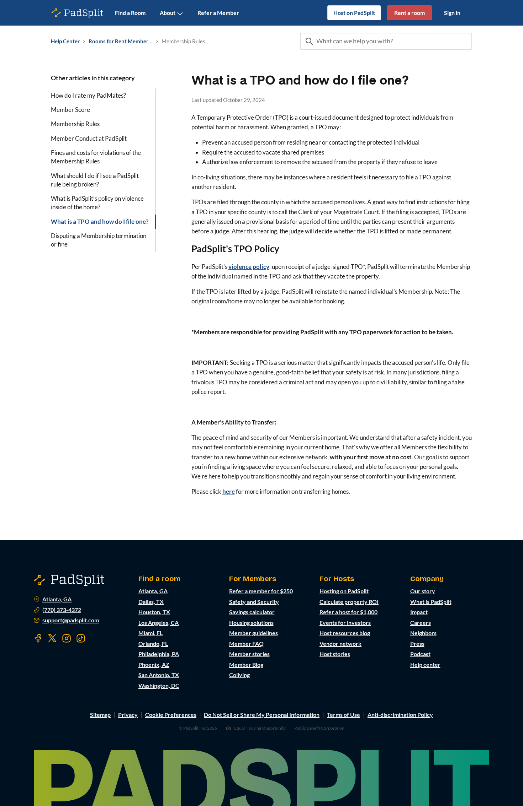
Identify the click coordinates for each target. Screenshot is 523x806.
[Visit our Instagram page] (66, 638)
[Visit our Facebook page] (38, 638)
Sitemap (100, 714)
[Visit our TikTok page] (80, 638)
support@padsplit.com (70, 620)
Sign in (452, 12)
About (167, 12)
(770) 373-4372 (61, 610)
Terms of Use (343, 714)
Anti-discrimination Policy (400, 714)
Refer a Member (218, 12)
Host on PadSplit (354, 12)
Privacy (128, 714)
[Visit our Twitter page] (52, 638)
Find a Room (130, 12)
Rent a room (409, 12)
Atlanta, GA (57, 599)
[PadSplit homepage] (77, 13)
